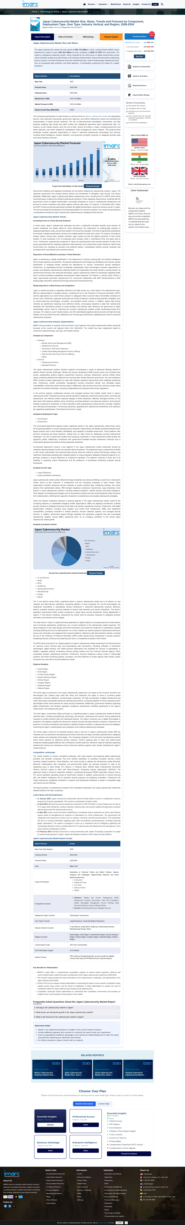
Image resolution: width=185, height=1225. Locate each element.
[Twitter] (14, 1206)
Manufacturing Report (54, 1193)
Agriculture (108, 1177)
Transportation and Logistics (114, 1216)
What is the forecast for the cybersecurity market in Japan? (59, 1017)
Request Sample (92, 186)
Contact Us (146, 4)
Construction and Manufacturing (116, 1190)
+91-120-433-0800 (148, 1200)
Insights (136, 4)
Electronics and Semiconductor (115, 1193)
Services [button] (91, 4)
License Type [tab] (103, 1104)
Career (80, 1174)
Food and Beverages (112, 1200)
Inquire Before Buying (141, 95)
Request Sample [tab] (111, 37)
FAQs (79, 1193)
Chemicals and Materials (113, 1187)
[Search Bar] (162, 4)
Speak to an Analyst (140, 76)
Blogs (48, 1197)
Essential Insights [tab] (47, 1118)
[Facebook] (9, 1206)
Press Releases (52, 1200)
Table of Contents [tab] (65, 37)
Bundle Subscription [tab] (84, 1104)
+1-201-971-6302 (148, 1180)
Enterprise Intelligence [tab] (84, 1144)
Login (155, 4)
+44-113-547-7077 (149, 1190)
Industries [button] (103, 4)
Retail (107, 1210)
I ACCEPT (119, 1223)
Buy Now (139, 56)
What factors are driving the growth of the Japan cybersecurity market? (63, 1012)
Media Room (116, 4)
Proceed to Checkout (129, 1154)
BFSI (106, 1183)
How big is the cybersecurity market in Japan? (53, 1008)
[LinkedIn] (5, 1206)
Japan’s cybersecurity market (96, 116)
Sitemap (80, 1200)
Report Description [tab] (42, 37)
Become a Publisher (84, 1190)
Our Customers (83, 1187)
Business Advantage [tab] (48, 1144)
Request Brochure (139, 85)
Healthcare (108, 1203)
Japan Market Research (55, 1180)
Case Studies (51, 1203)
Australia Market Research (56, 1174)
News (79, 1197)
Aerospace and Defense (113, 1174)
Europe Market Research (55, 1183)
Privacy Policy (103, 1223)
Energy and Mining (111, 1197)
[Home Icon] (84, 4)
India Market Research (54, 1177)
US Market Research (54, 1187)
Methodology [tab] (88, 37)
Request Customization (141, 67)
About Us (127, 4)
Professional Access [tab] (83, 1118)
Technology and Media (112, 1213)
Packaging (108, 1206)
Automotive (109, 1180)
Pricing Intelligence (53, 1190)
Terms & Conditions (84, 1177)
